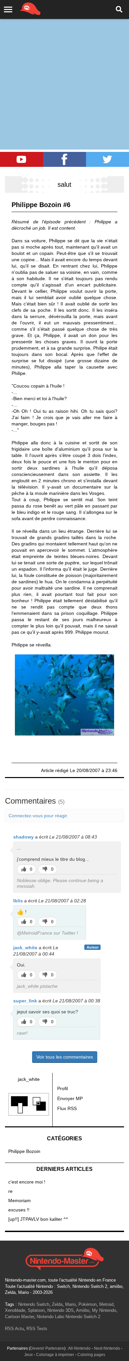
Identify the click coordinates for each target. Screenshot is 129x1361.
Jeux (28, 1354)
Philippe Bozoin (24, 1151)
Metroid (106, 1304)
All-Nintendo (79, 1348)
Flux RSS (67, 1108)
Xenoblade (15, 1310)
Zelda (57, 1304)
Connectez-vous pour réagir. (38, 815)
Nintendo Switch (33, 1304)
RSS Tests (36, 1328)
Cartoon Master (19, 1316)
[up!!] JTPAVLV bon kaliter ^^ (38, 1219)
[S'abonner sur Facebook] (64, 159)
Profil (62, 1088)
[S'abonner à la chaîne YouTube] (21, 159)
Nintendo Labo (50, 1316)
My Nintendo (104, 1310)
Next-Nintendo (107, 1348)
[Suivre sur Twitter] (107, 159)
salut (64, 184)
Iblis (18, 900)
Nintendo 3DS (60, 1310)
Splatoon (36, 1310)
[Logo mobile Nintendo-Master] (21, 8)
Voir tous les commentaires (64, 1057)
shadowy (23, 837)
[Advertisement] (64, 68)
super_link (25, 1000)
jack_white (25, 947)
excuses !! (18, 1209)
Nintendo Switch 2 (82, 1316)
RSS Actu (14, 1328)
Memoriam (19, 1200)
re (10, 1191)
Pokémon (87, 1304)
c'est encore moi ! (26, 1182)
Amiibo (82, 1310)
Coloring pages (91, 1354)
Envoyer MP (70, 1098)
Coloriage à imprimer (55, 1354)
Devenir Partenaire (47, 1348)
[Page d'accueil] (64, 1258)
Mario (70, 1304)
